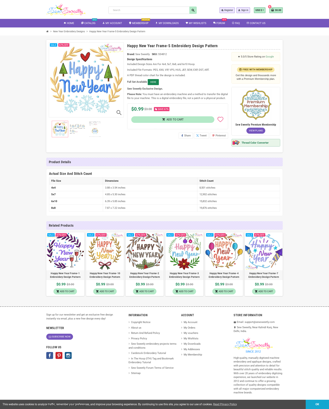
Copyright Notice (140, 322)
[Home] (47, 31)
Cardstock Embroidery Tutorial (148, 353)
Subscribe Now (61, 336)
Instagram (68, 355)
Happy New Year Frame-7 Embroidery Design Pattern (263, 275)
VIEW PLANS (256, 130)
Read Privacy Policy (225, 404)
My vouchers (191, 333)
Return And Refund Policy (145, 333)
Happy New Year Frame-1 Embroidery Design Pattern (65, 275)
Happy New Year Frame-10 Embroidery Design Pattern (105, 275)
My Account (190, 322)
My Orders (189, 327)
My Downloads (192, 343)
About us (136, 327)
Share (186, 135)
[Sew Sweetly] (66, 9)
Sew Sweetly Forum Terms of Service (152, 367)
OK (317, 404)
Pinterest (219, 135)
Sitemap (136, 373)
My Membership (193, 354)
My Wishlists (191, 338)
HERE (153, 82)
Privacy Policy (139, 338)
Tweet (201, 135)
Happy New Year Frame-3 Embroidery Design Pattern (184, 275)
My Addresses (192, 349)
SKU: (154, 54)
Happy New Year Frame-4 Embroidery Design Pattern (224, 275)
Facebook (49, 355)
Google (270, 56)
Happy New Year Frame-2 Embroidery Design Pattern (144, 275)
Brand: (131, 54)
